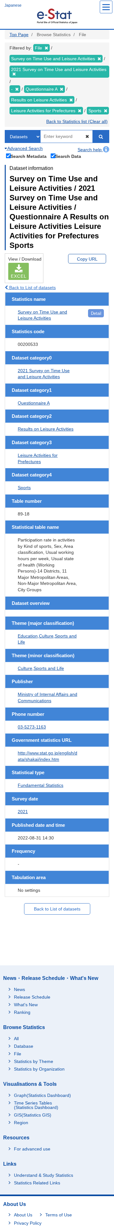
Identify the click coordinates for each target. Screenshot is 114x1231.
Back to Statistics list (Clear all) (77, 121)
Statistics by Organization (39, 1069)
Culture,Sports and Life (41, 668)
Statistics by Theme (33, 1061)
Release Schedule (32, 997)
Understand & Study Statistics (43, 1175)
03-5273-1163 (32, 726)
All (16, 1038)
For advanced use (32, 1149)
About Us (23, 1215)
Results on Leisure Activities (45, 428)
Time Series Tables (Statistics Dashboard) (36, 1105)
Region (21, 1122)
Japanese (13, 5)
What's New (26, 1004)
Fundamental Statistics (40, 785)
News (19, 989)
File (17, 1054)
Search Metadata (28, 156)
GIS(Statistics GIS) (32, 1115)
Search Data (68, 156)
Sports (24, 487)
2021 (23, 811)
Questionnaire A (34, 402)
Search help (90, 149)
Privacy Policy (27, 1223)
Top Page (19, 34)
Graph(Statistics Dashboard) (42, 1095)
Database (23, 1046)
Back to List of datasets (32, 287)
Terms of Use (58, 1215)
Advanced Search (24, 148)
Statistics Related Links (37, 1183)
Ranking (22, 1012)
